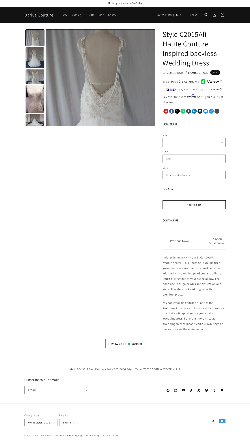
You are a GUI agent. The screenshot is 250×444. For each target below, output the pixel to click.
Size (165, 135)
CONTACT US (170, 124)
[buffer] (199, 111)
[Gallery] (89, 77)
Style (165, 167)
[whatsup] (182, 111)
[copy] (211, 111)
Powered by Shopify (56, 435)
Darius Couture (39, 435)
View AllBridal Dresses (217, 241)
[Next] (150, 78)
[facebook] (171, 111)
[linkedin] (194, 111)
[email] (205, 111)
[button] (78, 15)
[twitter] (177, 111)
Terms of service (110, 435)
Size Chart (169, 189)
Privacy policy (92, 435)
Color (165, 151)
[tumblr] (188, 111)
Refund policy (75, 435)
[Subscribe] (86, 390)
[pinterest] (165, 111)
